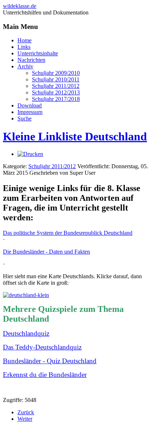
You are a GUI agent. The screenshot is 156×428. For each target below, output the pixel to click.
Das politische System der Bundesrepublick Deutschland (67, 233)
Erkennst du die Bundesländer (45, 374)
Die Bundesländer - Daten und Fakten (46, 252)
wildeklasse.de (19, 6)
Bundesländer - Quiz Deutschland (50, 361)
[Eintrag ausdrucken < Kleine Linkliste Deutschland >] (30, 154)
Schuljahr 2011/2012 (52, 166)
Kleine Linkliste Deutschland (75, 136)
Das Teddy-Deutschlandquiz (42, 347)
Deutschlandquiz (26, 333)
